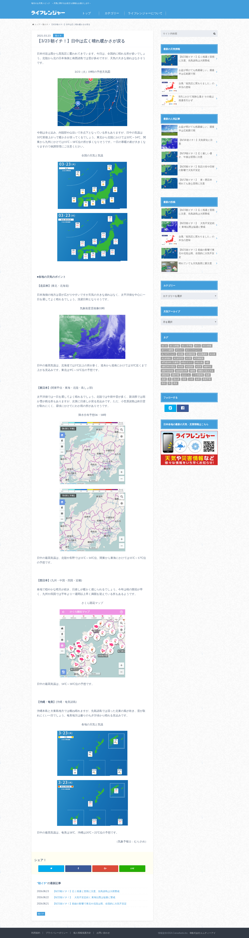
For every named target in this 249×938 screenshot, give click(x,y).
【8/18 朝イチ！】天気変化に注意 (196, 141)
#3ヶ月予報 (187, 345)
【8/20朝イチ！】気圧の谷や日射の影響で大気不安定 (196, 168)
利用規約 (35, 932)
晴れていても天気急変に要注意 (195, 263)
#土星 (212, 354)
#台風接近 (202, 354)
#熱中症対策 (167, 371)
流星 (184, 379)
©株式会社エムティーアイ (203, 933)
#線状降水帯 (181, 371)
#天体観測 (198, 358)
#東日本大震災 (168, 366)
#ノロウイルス (168, 354)
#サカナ (179, 350)
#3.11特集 (174, 345)
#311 (197, 345)
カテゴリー (112, 13)
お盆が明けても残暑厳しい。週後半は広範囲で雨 (196, 72)
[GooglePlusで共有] (105, 868)
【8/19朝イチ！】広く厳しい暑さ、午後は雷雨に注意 (195, 155)
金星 (198, 379)
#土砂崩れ (166, 358)
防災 (164, 383)
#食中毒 (175, 375)
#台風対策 (190, 354)
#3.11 (164, 345)
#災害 (198, 366)
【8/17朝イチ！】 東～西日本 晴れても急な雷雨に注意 (195, 181)
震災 (175, 383)
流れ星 (176, 379)
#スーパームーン (193, 350)
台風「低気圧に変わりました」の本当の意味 (196, 85)
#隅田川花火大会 (205, 371)
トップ (86, 13)
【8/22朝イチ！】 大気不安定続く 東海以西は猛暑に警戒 (84, 897)
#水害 (180, 366)
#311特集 (207, 345)
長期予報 (207, 379)
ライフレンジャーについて (145, 13)
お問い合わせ (103, 932)
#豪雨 (192, 371)
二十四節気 (198, 375)
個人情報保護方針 (82, 932)
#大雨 (188, 358)
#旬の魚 (199, 362)
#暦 (207, 362)
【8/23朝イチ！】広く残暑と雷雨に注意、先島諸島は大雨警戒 (86, 891)
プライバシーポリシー (57, 932)
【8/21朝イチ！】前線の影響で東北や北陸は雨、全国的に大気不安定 (90, 903)
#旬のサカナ (187, 362)
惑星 (164, 379)
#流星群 (189, 366)
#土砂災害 (178, 358)
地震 (208, 375)
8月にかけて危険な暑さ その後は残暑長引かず (196, 98)
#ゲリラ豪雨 (167, 350)
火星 (191, 379)
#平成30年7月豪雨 (170, 362)
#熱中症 (207, 366)
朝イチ (42, 883)
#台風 (180, 354)
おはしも (186, 375)
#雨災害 (165, 375)
